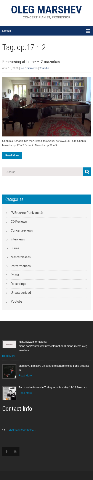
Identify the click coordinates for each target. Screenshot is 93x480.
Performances (21, 266)
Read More (12, 155)
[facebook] (6, 451)
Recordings (18, 283)
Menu (6, 31)
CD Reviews (19, 221)
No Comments (29, 68)
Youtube (44, 68)
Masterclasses (21, 257)
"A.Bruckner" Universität (27, 212)
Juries (15, 248)
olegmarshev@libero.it (21, 429)
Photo (15, 275)
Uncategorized (21, 292)
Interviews (18, 239)
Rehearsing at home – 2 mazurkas (31, 61)
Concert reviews (22, 230)
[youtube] (15, 451)
